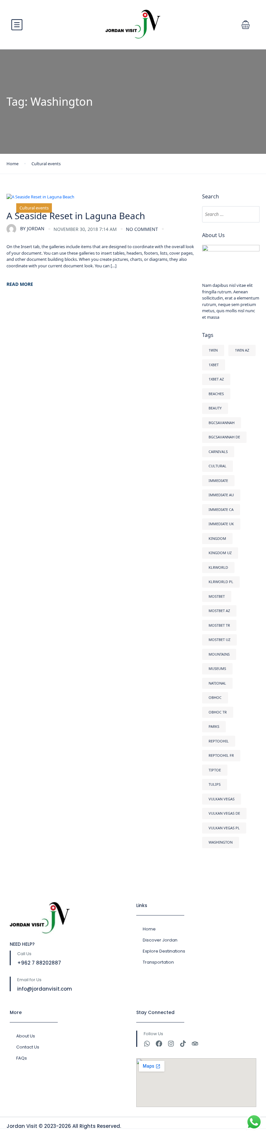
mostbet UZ (219, 639)
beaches (216, 393)
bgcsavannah (222, 422)
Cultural (217, 465)
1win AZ (242, 350)
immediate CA (221, 509)
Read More (19, 284)
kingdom (217, 538)
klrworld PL (221, 581)
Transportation (158, 962)
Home (12, 164)
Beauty (215, 408)
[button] (245, 24)
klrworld (218, 567)
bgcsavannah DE (224, 436)
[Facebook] (159, 1043)
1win (213, 350)
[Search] (251, 214)
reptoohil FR (221, 755)
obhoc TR (218, 712)
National (217, 683)
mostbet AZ (219, 610)
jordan (32, 228)
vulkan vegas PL (224, 827)
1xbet (214, 364)
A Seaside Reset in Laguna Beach (75, 215)
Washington (221, 842)
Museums (217, 668)
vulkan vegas (222, 798)
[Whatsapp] (147, 1043)
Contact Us (27, 1047)
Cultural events (46, 164)
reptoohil (219, 741)
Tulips (215, 784)
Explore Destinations (164, 951)
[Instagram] (171, 1043)
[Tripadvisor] (195, 1043)
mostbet (217, 596)
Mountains (219, 654)
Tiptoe (215, 770)
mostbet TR (219, 625)
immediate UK (221, 523)
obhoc (215, 697)
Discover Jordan (160, 940)
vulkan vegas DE (224, 813)
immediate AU (221, 494)
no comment (142, 229)
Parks (214, 726)
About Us (25, 1036)
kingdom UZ (220, 552)
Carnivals (218, 451)
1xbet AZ (216, 379)
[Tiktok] (183, 1043)
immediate (218, 480)
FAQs (21, 1058)
